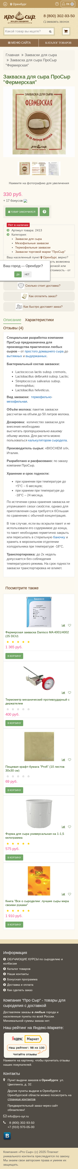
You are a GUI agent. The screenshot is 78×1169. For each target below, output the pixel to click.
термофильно (41, 397)
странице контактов (21, 1099)
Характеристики (39, 320)
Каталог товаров (18, 968)
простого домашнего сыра (44, 351)
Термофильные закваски (32, 247)
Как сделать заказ (19, 990)
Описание (12, 320)
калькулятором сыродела (47, 440)
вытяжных (14, 356)
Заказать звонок (57, 22)
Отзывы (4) (13, 328)
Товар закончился (22, 212)
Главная (12, 55)
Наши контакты (18, 974)
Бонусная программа (22, 979)
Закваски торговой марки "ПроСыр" (40, 251)
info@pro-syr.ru (18, 1116)
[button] (9, 121)
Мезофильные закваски (32, 243)
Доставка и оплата (20, 984)
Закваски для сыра (41, 55)
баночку (59, 537)
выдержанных (36, 356)
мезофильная (17, 401)
